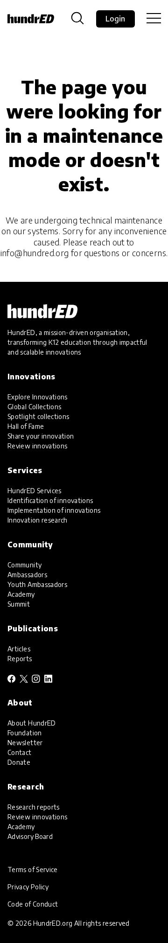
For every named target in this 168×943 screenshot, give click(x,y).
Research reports (33, 807)
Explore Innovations (37, 397)
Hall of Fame (25, 426)
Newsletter (25, 743)
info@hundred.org (34, 252)
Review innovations (37, 446)
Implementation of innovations (53, 510)
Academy (21, 594)
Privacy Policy (28, 887)
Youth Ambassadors (37, 584)
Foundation (24, 733)
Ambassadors (27, 575)
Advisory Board (30, 836)
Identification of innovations (50, 500)
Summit (18, 604)
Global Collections (34, 407)
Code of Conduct (32, 904)
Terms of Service (32, 869)
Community (24, 565)
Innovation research (37, 520)
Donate (18, 762)
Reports (19, 659)
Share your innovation (40, 436)
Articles (18, 649)
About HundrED (31, 723)
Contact (19, 752)
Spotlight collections (38, 416)
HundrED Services (34, 491)
